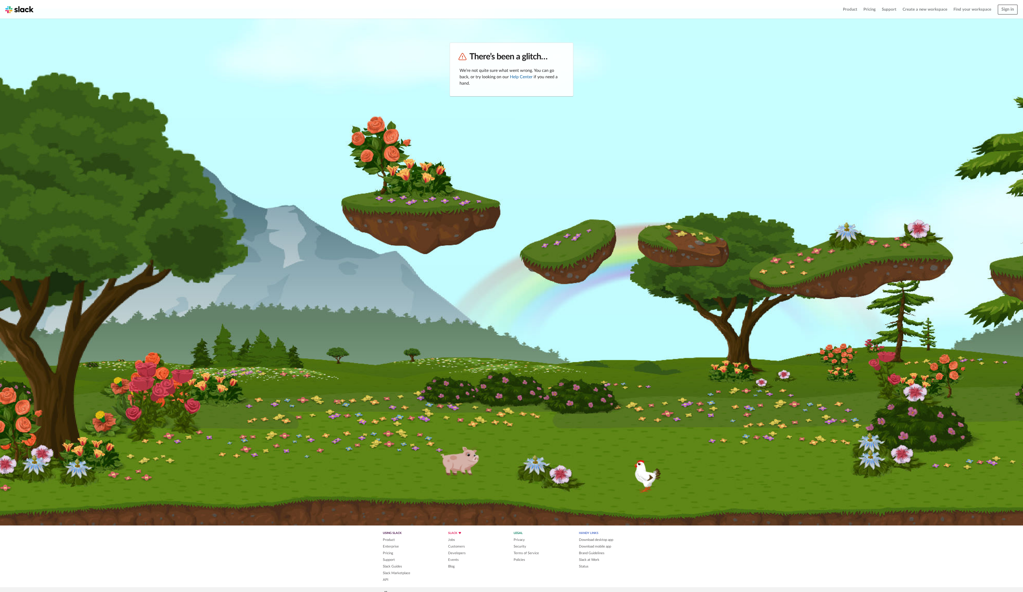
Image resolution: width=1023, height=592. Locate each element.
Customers (456, 546)
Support (889, 9)
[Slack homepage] (19, 9)
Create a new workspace (925, 9)
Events (453, 560)
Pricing (869, 9)
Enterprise (391, 546)
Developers (457, 553)
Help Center (521, 77)
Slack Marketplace (396, 573)
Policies (519, 560)
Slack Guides (392, 566)
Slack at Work (589, 560)
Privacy (519, 540)
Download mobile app (595, 546)
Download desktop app (596, 540)
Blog (451, 566)
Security (520, 546)
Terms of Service (526, 553)
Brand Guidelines (591, 553)
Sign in (1007, 9)
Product (850, 9)
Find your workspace (972, 9)
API (385, 580)
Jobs (451, 540)
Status (583, 566)
